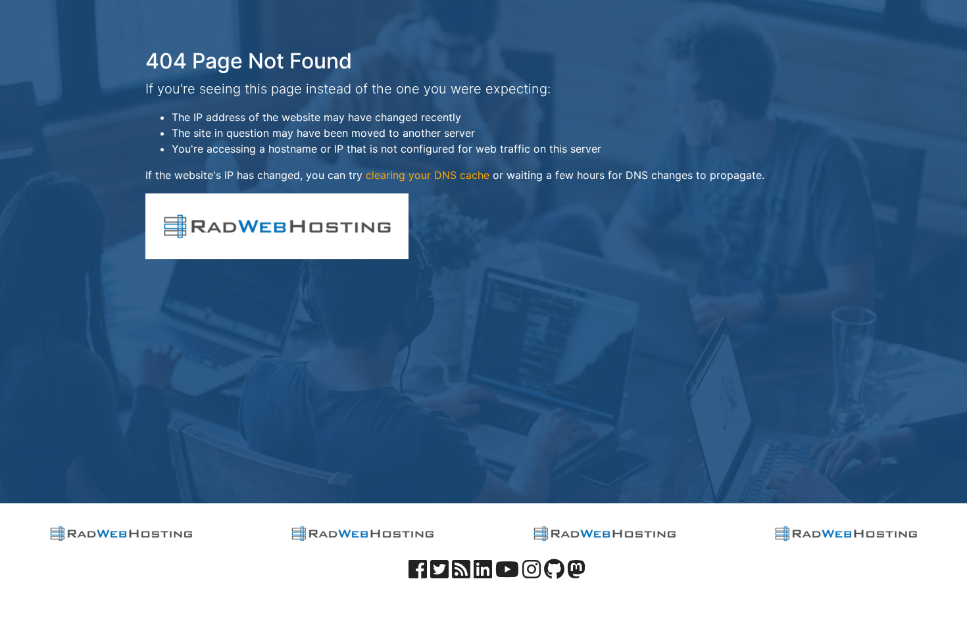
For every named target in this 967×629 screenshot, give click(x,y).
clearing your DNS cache (427, 175)
